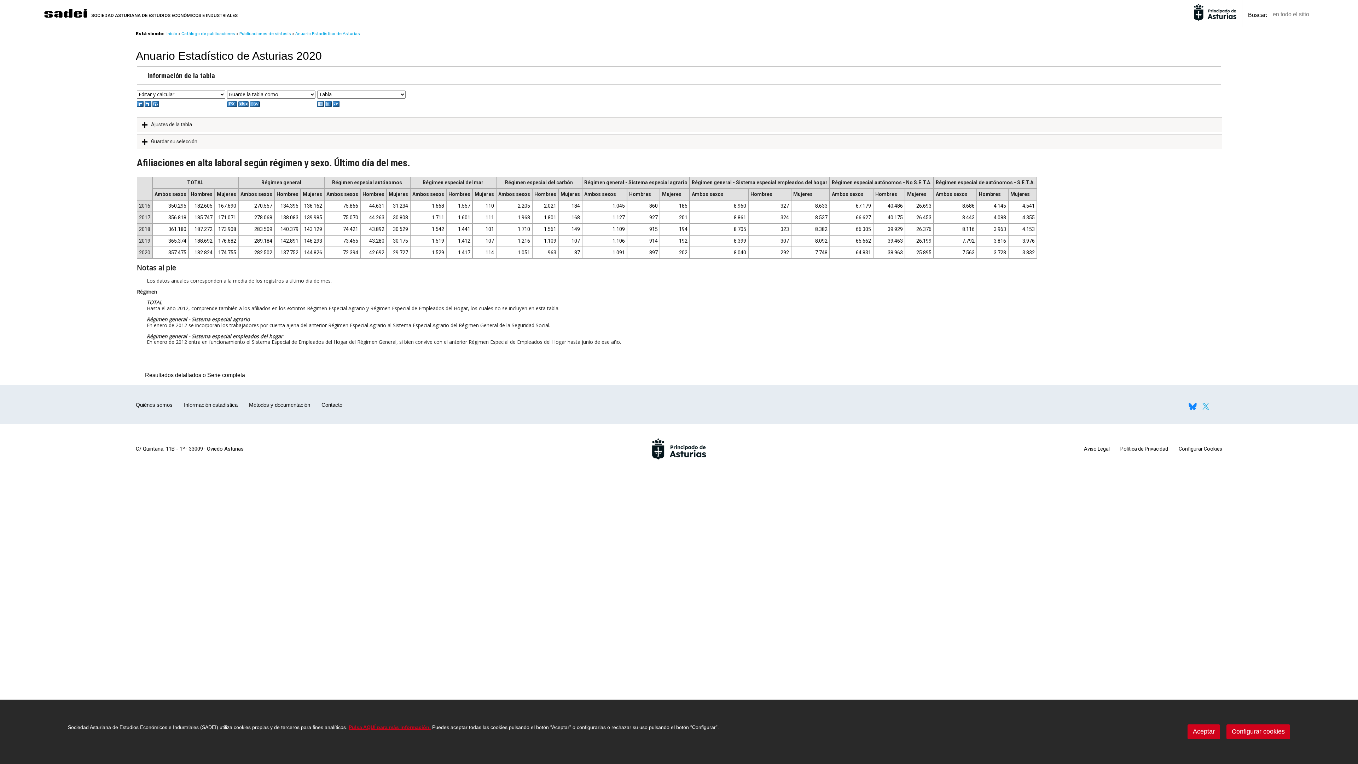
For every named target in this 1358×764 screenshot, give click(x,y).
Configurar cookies (1258, 731)
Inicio (172, 33)
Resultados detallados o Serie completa (193, 375)
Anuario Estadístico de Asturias (327, 33)
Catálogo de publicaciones (208, 33)
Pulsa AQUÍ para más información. (390, 727)
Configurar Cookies (1200, 449)
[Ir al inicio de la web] (65, 17)
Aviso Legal (1097, 449)
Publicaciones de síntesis (265, 33)
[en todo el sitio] (1327, 14)
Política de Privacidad (1144, 449)
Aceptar (1204, 731)
